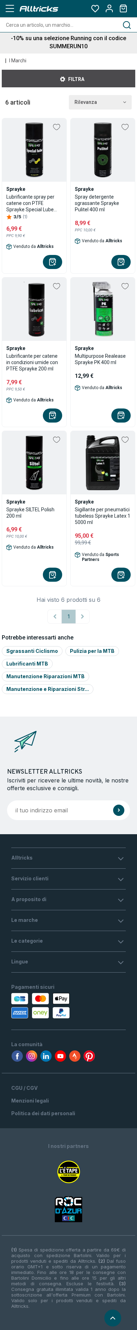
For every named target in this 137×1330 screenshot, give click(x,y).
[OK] (118, 810)
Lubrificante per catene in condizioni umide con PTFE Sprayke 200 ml (32, 362)
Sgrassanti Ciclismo (32, 651)
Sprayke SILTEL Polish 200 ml (30, 513)
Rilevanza (85, 102)
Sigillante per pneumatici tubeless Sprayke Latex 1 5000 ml (102, 516)
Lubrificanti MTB (27, 664)
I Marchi (17, 60)
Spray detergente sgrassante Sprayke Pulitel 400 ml (97, 203)
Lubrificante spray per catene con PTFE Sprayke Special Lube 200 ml (30, 203)
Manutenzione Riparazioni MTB (45, 676)
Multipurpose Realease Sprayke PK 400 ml (100, 359)
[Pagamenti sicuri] (44, 1005)
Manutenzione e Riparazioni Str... (47, 689)
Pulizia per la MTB (92, 651)
